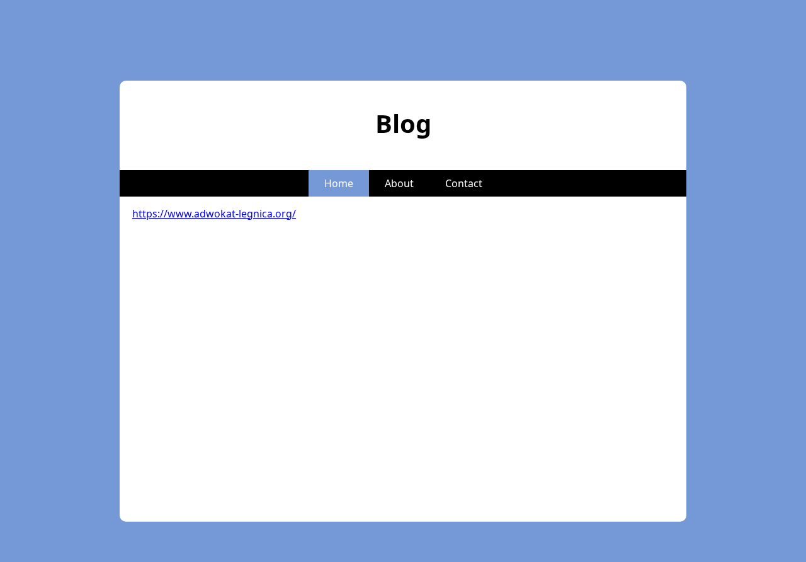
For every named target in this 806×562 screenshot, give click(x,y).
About (399, 183)
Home (338, 183)
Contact (463, 183)
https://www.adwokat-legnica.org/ (214, 214)
